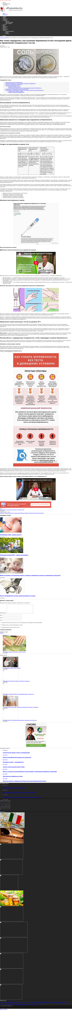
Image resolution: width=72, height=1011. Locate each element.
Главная (4, 16)
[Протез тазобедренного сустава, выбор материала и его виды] (12, 593)
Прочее (4, 30)
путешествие (2, 1004)
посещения (19, 509)
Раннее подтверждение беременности (16, 92)
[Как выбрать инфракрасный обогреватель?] (12, 843)
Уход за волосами (9, 22)
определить (14, 509)
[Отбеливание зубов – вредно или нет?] (11, 532)
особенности (43, 1002)
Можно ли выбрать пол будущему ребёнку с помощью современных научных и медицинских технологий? (30, 575)
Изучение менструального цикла (13, 85)
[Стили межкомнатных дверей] (11, 921)
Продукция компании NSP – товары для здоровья (14, 555)
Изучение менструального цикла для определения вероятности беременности (24, 87)
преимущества (60, 1002)
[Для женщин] (11, 11)
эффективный (35, 1004)
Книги (7, 32)
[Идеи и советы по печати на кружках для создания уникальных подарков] (9, 889)
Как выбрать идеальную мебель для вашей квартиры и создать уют (18, 694)
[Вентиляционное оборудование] (11, 858)
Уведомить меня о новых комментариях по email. (12, 625)
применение (68, 1002)
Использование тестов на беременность (14, 82)
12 (3, 805)
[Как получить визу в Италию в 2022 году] (12, 827)
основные (35, 1002)
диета (16, 1002)
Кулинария (5, 26)
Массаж (7, 21)
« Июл (1, 810)
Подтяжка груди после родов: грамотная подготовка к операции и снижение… (21, 707)
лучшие (23, 1002)
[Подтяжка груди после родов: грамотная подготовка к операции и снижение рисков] (10, 706)
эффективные (29, 1004)
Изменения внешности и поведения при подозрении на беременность (20, 83)
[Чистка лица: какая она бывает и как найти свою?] (11, 999)
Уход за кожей (9, 23)
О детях (4, 24)
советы (20, 1004)
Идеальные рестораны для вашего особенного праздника (16, 681)
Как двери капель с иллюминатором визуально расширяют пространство (20, 720)
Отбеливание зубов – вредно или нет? (11, 534)
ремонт (8, 1004)
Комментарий (3, 612)
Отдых (4, 27)
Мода (4, 25)
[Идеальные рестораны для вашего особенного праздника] (10, 679)
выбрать (10, 1002)
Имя (1, 615)
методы (26, 1002)
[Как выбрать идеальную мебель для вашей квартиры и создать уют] (10, 692)
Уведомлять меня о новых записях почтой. (11, 627)
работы (6, 1004)
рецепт (12, 1004)
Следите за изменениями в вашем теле (14, 84)
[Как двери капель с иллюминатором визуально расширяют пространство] (10, 719)
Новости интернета (10, 31)
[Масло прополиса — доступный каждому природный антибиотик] (11, 905)
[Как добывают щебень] (11, 968)
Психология (5, 29)
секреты (16, 1004)
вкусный (4, 1002)
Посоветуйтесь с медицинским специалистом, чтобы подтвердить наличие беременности (25, 90)
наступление (9, 509)
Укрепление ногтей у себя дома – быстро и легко (14, 651)
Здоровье (5, 20)
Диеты (4, 17)
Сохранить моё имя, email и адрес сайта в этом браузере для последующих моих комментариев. (22, 622)
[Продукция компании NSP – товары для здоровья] (11, 552)
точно (23, 509)
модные (30, 1002)
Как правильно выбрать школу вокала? (12, 668)
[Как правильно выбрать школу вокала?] (10, 666)
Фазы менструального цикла (14, 86)
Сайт (1, 620)
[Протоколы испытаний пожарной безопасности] (11, 983)
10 (0, 805)
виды (1, 1002)
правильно (51, 1002)
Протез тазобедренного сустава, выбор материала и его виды (17, 595)
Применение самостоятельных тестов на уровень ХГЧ (17, 89)
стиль (25, 1004)
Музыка (7, 33)
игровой (20, 1002)
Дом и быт (5, 18)
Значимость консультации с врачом (15, 91)
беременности (3, 509)
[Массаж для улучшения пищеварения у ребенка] (13, 936)
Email (1, 617)
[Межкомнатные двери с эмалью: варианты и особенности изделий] (11, 874)
